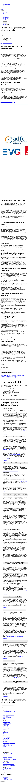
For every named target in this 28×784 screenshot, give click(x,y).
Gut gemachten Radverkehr (8, 715)
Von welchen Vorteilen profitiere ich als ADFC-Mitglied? (14, 436)
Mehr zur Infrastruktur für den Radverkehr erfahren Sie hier (15, 591)
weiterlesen (5, 434)
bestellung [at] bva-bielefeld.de (13, 677)
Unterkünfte (5, 725)
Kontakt (4, 747)
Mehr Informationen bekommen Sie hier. (14, 636)
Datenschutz (5, 778)
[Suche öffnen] (2, 10)
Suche (4, 24)
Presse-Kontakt (6, 769)
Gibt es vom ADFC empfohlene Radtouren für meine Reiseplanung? (15, 641)
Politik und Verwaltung (8, 762)
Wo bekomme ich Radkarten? (9, 661)
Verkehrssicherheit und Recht (9, 711)
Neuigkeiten (5, 732)
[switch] (10, 38)
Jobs (4, 740)
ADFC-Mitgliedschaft (7, 753)
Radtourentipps (6, 726)
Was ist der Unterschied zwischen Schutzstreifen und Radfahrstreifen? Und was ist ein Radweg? (15, 563)
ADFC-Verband (6, 737)
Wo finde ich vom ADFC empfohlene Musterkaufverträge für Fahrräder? (15, 682)
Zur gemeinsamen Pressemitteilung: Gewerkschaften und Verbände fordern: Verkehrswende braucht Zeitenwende (12, 378)
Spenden (5, 5)
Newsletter (5, 6)
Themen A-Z (5, 718)
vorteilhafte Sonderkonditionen (13, 454)
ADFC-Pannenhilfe (7, 449)
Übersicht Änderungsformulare (9, 759)
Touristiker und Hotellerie (8, 764)
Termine (5, 733)
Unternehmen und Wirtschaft (9, 765)
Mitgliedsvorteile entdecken (6, 43)
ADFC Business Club (7, 745)
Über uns (5, 16)
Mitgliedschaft (6, 17)
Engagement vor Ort (7, 712)
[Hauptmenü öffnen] (3, 10)
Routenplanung (6, 724)
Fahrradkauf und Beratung (8, 713)
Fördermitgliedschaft (7, 757)
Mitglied (24, 430)
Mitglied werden (6, 4)
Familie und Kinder (7, 717)
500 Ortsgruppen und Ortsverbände (10, 471)
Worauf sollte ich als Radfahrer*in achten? (11, 529)
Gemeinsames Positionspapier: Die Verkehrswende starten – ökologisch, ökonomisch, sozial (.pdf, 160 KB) (13, 376)
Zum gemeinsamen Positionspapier (8, 102)
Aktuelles (5, 14)
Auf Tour (5, 13)
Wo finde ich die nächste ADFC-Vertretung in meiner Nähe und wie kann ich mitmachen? (15, 463)
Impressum (5, 777)
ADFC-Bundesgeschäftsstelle (9, 743)
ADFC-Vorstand (6, 741)
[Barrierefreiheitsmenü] (1, 10)
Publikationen (6, 739)
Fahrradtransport (6, 728)
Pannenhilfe (5, 758)
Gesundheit (5, 716)
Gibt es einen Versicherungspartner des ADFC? (12, 596)
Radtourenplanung (7, 722)
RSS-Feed (5, 750)
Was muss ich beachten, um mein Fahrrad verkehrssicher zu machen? (15, 495)
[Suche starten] (2, 35)
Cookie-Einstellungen (7, 779)
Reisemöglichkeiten (7, 723)
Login (4, 20)
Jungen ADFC (24, 481)
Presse (4, 19)
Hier (8, 458)
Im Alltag (5, 12)
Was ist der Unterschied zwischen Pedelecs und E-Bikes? (15, 610)
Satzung (4, 746)
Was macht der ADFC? (8, 408)
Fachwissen (5, 18)
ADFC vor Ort (6, 738)
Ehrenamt (5, 754)
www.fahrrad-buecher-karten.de (9, 678)
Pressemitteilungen (7, 768)
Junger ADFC (6, 744)
